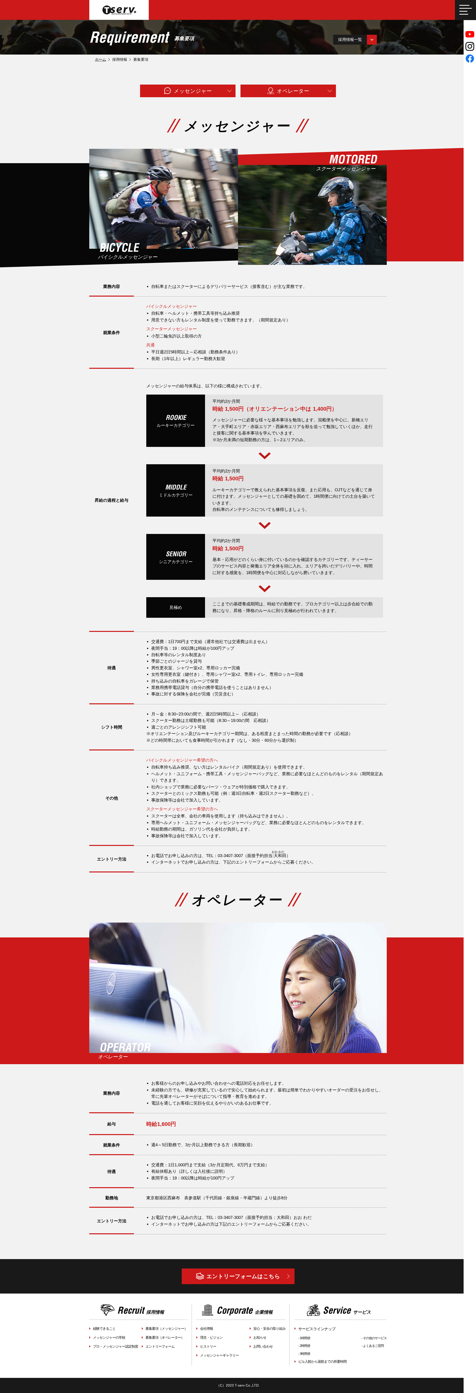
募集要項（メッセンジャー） (166, 1329)
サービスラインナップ (316, 1329)
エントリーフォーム (160, 1346)
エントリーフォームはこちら (243, 1276)
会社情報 (206, 1329)
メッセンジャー (193, 91)
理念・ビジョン (211, 1337)
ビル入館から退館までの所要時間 (322, 1361)
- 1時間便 (304, 1338)
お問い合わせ (263, 1346)
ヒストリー (208, 1346)
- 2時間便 (304, 1346)
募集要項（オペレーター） (165, 1337)
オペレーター (293, 91)
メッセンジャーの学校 (109, 1337)
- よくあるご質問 (372, 1346)
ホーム (100, 59)
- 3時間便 (304, 1354)
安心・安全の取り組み (269, 1329)
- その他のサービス (374, 1338)
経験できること (104, 1329)
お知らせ (259, 1337)
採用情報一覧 (350, 39)
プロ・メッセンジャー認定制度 (115, 1346)
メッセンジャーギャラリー (219, 1355)
